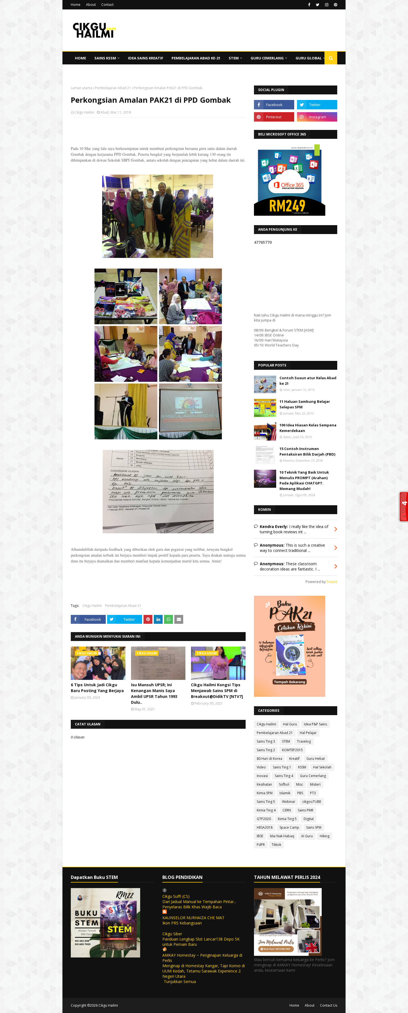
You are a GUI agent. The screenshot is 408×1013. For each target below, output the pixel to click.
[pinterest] (335, 4)
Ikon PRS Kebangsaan (182, 923)
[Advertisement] (158, 158)
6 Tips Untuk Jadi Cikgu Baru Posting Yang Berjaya (97, 687)
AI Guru (307, 836)
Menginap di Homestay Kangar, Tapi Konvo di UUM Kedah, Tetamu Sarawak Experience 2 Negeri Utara (203, 971)
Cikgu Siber (172, 933)
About (91, 4)
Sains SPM (313, 827)
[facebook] (309, 4)
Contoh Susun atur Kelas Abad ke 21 (307, 380)
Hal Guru (290, 724)
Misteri (315, 784)
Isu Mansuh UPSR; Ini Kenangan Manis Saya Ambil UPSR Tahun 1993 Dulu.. (154, 693)
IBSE (260, 836)
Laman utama (81, 88)
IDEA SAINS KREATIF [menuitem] (145, 58)
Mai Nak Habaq (282, 836)
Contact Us (328, 1005)
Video (261, 767)
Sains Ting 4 (284, 775)
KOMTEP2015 (292, 750)
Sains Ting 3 (266, 741)
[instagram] (327, 4)
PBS (300, 793)
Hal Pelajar (308, 732)
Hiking (324, 836)
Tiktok (276, 844)
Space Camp (289, 827)
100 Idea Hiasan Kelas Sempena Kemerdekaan (307, 428)
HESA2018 (265, 827)
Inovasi (262, 775)
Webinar (288, 801)
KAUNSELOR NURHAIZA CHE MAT (193, 917)
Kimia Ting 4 (266, 810)
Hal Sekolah (322, 767)
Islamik (284, 793)
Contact (107, 4)
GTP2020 (264, 818)
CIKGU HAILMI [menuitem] (87, 70)
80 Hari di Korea (269, 758)
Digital (309, 818)
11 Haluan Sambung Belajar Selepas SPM (304, 404)
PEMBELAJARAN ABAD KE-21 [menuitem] (196, 58)
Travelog (304, 741)
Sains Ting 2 (266, 750)
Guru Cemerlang (313, 775)
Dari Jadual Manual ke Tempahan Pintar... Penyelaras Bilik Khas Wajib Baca (199, 904)
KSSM (302, 767)
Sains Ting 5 (266, 801)
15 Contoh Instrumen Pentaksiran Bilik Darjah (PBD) (307, 451)
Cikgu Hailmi (84, 112)
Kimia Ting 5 (287, 818)
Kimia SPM (265, 793)
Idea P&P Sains (315, 724)
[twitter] (317, 4)
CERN (287, 810)
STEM (286, 741)
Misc (299, 784)
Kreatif (294, 758)
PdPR (261, 844)
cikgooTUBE (311, 801)
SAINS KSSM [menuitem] (105, 58)
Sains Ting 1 (282, 767)
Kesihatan (264, 784)
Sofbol (284, 784)
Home (75, 4)
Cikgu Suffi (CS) (176, 896)
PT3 (313, 793)
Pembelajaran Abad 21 (113, 88)
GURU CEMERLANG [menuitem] (267, 58)
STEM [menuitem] (234, 58)
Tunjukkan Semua (180, 981)
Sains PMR (305, 810)
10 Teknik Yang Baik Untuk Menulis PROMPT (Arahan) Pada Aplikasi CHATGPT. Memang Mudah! (304, 480)
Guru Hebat (315, 758)
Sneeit (331, 581)
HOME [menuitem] (80, 58)
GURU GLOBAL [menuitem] (309, 58)
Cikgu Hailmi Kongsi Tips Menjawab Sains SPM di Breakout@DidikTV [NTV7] (217, 690)
